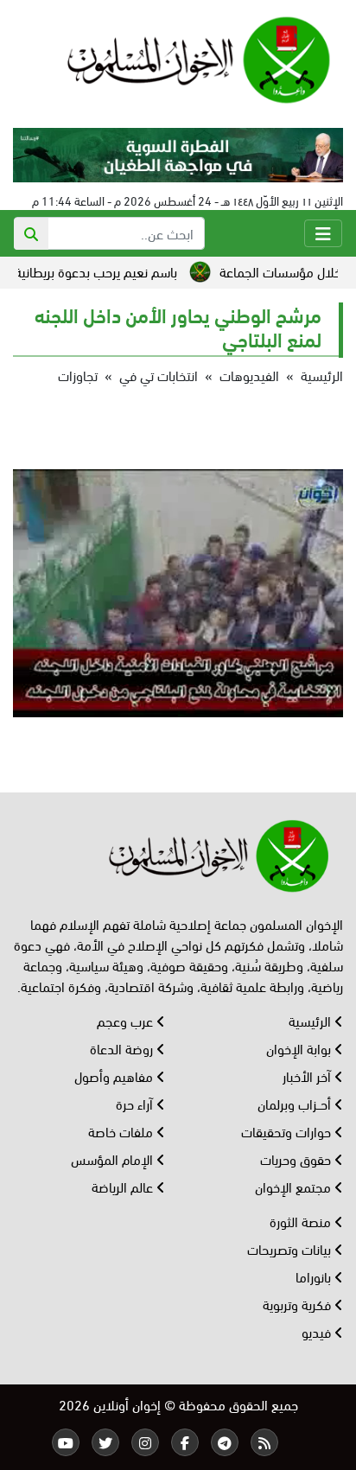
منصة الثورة (302, 1221)
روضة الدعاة (123, 1048)
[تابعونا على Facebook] (185, 1442)
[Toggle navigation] (323, 233)
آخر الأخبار (308, 1075)
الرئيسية (322, 375)
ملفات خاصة (122, 1131)
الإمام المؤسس (113, 1158)
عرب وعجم (126, 1020)
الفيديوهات (249, 375)
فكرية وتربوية (298, 1304)
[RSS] (264, 1442)
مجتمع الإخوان (294, 1186)
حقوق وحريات (297, 1158)
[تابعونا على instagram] (145, 1442)
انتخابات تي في (158, 375)
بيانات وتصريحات (290, 1248)
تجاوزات (78, 375)
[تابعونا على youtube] (65, 1442)
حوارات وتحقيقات (287, 1131)
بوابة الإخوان (300, 1048)
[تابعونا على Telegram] (224, 1442)
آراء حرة (136, 1103)
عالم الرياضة (124, 1186)
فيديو (318, 1331)
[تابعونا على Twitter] (105, 1442)
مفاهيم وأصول (115, 1075)
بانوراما (315, 1276)
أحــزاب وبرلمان (295, 1103)
